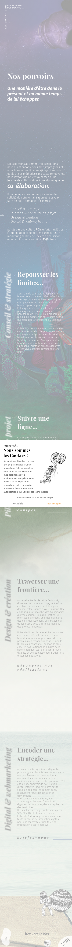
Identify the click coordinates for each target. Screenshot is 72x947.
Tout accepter (54, 503)
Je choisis (18, 503)
